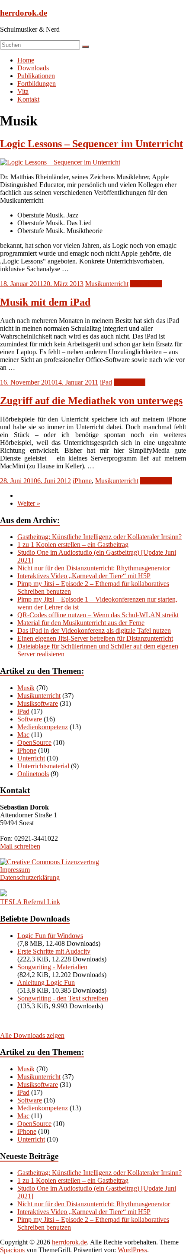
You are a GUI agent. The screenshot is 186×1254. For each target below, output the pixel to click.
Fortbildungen (36, 83)
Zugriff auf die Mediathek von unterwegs (91, 400)
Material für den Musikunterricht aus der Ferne (80, 622)
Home (25, 60)
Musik (26, 687)
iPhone (82, 480)
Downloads (33, 68)
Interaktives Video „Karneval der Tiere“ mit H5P (84, 575)
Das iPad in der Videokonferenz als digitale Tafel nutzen (94, 630)
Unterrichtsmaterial (43, 766)
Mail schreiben (20, 846)
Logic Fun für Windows (50, 935)
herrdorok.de (23, 12)
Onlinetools (33, 773)
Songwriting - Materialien (52, 967)
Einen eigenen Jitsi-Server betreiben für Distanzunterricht (95, 638)
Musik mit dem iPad (45, 302)
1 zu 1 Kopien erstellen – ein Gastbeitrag (72, 544)
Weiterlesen (146, 283)
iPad (106, 382)
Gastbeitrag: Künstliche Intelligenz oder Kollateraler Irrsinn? (99, 536)
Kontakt (28, 99)
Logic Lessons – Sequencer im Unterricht (91, 143)
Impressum (15, 869)
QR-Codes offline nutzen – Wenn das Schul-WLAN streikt (98, 615)
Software (29, 719)
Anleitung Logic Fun (46, 982)
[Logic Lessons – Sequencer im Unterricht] (60, 162)
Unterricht (31, 758)
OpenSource (34, 742)
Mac (23, 734)
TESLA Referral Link (30, 901)
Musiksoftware (37, 703)
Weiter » (28, 503)
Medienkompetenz (42, 727)
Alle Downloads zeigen (32, 1035)
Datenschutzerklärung (30, 877)
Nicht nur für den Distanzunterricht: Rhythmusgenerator (93, 568)
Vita (23, 91)
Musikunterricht (106, 283)
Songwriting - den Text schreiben (62, 998)
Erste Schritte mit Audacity (53, 951)
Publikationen (36, 75)
